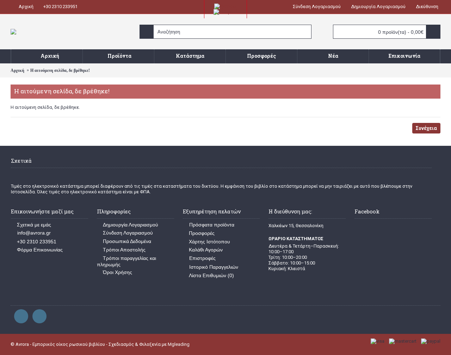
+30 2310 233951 (36, 241)
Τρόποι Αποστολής (124, 250)
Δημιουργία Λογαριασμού (130, 225)
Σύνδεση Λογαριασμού (128, 233)
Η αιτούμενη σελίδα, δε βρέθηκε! (60, 70)
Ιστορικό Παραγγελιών (213, 267)
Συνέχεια (426, 128)
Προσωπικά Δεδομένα (127, 241)
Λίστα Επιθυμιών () (211, 275)
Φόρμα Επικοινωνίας (40, 250)
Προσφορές (202, 233)
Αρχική (17, 70)
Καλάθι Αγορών (206, 250)
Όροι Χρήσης (117, 272)
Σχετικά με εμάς (34, 225)
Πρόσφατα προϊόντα (211, 225)
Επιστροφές (202, 258)
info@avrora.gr (34, 233)
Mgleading (179, 344)
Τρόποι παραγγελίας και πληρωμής (126, 261)
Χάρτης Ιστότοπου (209, 241)
